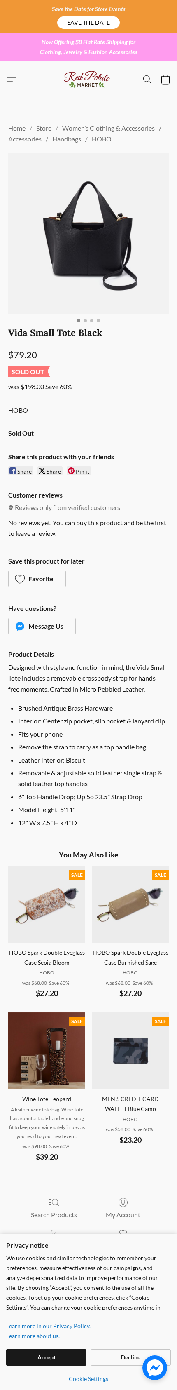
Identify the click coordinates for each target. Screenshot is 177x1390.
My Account (123, 1215)
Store (43, 128)
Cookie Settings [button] (88, 1378)
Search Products (54, 1215)
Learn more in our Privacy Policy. (48, 1325)
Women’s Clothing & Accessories (108, 128)
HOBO (102, 139)
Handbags (66, 139)
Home (17, 128)
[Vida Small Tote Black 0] (88, 233)
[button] (88, 22)
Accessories (25, 139)
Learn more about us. (33, 1335)
